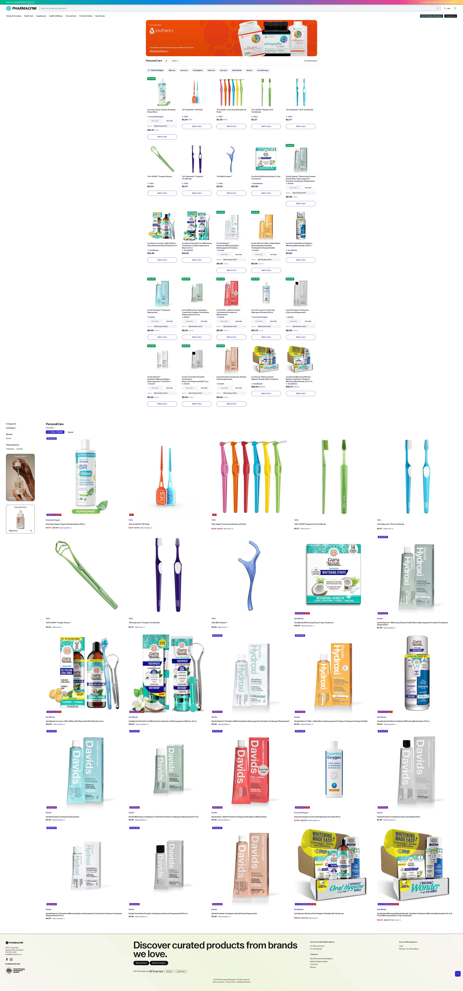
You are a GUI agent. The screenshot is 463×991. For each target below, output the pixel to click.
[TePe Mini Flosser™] (231, 159)
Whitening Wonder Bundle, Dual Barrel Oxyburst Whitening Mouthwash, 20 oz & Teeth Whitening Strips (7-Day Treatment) (299, 379)
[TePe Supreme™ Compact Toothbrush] (197, 159)
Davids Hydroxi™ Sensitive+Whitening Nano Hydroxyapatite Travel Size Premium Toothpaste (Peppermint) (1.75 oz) (84, 914)
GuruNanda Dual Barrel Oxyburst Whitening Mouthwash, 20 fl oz (403, 721)
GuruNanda (257, 183)
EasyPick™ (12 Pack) (192, 110)
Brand (174, 61)
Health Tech (28, 16)
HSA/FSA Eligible (427, 16)
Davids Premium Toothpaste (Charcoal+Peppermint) (398, 817)
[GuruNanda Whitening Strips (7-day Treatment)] (266, 159)
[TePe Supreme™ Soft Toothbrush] (301, 92)
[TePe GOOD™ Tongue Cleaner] (162, 159)
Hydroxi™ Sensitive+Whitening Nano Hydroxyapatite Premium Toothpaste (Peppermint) (228, 246)
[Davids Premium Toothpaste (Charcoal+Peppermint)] (301, 293)
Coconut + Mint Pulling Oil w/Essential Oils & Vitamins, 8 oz (162, 244)
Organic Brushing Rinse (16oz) (161, 111)
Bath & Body (236, 70)
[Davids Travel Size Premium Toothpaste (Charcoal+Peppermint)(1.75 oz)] (197, 359)
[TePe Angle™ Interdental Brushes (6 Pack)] (231, 92)
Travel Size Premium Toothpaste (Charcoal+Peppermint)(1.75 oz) (195, 379)
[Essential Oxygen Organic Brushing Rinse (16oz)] (162, 92)
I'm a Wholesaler (316, 949)
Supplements (41, 16)
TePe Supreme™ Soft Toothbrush (390, 524)
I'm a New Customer (317, 946)
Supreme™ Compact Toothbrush (192, 178)
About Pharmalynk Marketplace (321, 959)
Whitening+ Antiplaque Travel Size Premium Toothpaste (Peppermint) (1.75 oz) (195, 312)
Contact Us (314, 964)
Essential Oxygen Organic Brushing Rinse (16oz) (65, 524)
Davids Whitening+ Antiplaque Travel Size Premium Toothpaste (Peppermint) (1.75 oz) (163, 817)
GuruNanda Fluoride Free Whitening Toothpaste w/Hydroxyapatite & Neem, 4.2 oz (163, 721)
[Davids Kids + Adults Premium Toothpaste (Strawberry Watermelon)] (231, 293)
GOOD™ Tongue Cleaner (159, 176)
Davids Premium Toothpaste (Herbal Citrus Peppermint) (234, 913)
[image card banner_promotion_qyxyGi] (20, 477)
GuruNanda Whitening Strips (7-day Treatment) (313, 623)
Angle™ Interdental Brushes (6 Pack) (231, 111)
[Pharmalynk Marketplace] (21, 8)
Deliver (149, 126)
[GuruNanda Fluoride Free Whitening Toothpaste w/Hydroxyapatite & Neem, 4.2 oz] (197, 226)
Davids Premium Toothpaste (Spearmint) (62, 817)
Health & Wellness (56, 16)
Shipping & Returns (243, 982)
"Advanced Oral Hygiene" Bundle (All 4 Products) (264, 378)
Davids (290, 183)
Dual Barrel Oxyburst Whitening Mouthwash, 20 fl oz (299, 244)
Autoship (169, 121)
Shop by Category (159, 963)
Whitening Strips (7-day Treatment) (265, 178)
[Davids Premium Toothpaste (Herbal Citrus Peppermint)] (231, 359)
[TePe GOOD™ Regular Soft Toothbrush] (266, 92)
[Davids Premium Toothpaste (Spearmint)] (162, 293)
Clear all (70, 432)
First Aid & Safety (85, 16)
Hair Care (211, 70)
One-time (154, 121)
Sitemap (313, 967)
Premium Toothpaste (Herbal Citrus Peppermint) (231, 378)
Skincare (172, 70)
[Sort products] (166, 61)
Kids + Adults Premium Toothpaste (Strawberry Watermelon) (228, 312)
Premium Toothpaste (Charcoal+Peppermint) (297, 311)
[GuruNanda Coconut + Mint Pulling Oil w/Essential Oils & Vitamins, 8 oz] (162, 226)
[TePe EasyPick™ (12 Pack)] (197, 92)
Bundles (20, 449)
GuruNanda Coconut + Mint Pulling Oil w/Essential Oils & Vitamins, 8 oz (75, 721)
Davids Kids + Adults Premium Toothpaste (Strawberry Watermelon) (238, 817)
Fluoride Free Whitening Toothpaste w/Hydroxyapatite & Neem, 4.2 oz (197, 246)
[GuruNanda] (334, 866)
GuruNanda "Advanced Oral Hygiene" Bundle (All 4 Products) (318, 913)
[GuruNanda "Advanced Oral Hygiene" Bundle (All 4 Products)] (266, 359)
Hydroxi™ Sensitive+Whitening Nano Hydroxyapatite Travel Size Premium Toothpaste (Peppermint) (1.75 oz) (161, 379)
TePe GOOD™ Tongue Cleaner (58, 623)
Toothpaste (10, 449)
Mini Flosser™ (224, 176)
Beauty (249, 70)
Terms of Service (218, 982)
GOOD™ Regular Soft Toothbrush (262, 111)
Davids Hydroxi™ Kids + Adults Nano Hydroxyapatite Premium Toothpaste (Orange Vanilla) (330, 721)
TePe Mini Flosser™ (219, 623)
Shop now (31, 2)
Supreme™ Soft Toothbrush (299, 110)
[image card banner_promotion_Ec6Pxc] (20, 519)
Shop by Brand (451, 16)
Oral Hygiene (198, 70)
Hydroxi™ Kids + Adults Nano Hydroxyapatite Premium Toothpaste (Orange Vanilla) (265, 246)
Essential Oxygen (156, 116)
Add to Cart (162, 137)
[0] (455, 8)
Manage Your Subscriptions (409, 949)
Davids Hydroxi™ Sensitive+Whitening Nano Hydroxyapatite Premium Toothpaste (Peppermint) (250, 721)
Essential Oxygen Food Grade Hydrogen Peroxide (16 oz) (317, 817)
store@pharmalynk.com (13, 954)
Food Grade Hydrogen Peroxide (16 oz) (263, 311)
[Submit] (438, 8)
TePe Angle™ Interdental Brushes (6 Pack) (228, 524)
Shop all (169, 971)
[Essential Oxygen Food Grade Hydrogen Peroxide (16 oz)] (266, 293)
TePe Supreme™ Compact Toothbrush (144, 623)
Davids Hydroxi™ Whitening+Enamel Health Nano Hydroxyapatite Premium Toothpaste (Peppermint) (412, 624)
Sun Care (184, 70)
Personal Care (71, 16)
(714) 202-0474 (10, 952)
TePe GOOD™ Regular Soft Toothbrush (310, 524)
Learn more (181, 971)
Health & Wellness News (319, 961)
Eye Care (223, 70)
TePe (186, 116)
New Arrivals (100, 16)
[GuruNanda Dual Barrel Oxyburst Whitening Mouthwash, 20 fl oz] (301, 226)
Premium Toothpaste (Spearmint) (158, 311)
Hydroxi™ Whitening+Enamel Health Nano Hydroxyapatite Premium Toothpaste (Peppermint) (300, 179)
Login (448, 8)
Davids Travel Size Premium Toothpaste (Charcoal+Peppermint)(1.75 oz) (158, 913)
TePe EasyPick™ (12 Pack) (139, 524)
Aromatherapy (262, 70)
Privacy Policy (230, 982)
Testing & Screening (13, 16)
